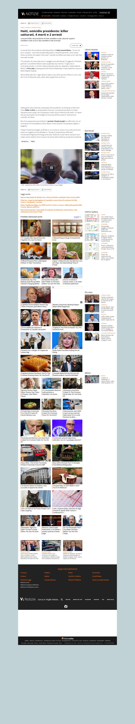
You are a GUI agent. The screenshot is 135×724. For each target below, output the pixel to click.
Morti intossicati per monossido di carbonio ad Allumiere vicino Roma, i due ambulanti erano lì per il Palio (49, 211)
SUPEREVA (107, 640)
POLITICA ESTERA (106, 62)
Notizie (30, 599)
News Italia (110, 599)
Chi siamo (24, 643)
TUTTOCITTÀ (75, 640)
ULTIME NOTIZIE (47, 12)
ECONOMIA (72, 12)
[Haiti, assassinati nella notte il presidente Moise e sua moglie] (51, 166)
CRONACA (57, 12)
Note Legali (30, 643)
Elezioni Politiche (74, 580)
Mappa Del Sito (77, 599)
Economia (96, 573)
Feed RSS (68, 599)
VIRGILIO (32, 640)
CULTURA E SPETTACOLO (108, 91)
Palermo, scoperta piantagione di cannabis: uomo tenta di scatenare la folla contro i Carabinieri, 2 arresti (49, 201)
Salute (46, 576)
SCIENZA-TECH (87, 12)
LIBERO (27, 640)
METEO (103, 376)
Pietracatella (55, 16)
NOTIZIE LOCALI (105, 133)
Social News (96, 576)
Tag (103, 599)
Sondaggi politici (92, 16)
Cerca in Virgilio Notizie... (49, 599)
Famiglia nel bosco (73, 16)
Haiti (33, 141)
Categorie (88, 599)
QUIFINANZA (92, 640)
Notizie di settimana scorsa (29, 587)
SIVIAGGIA (86, 640)
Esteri (70, 573)
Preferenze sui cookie (52, 643)
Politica (47, 573)
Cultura (23, 576)
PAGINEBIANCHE (66, 640)
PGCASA (58, 640)
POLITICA (64, 12)
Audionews (103, 13)
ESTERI (79, 12)
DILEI (80, 640)
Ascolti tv (83, 16)
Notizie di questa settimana (29, 585)
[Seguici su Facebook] (66, 607)
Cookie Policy (42, 643)
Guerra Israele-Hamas (100, 580)
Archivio (96, 599)
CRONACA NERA (36, 27)
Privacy (36, 643)
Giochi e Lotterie (74, 576)
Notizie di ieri (24, 582)
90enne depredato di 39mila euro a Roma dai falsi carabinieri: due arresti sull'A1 (50, 197)
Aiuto (60, 643)
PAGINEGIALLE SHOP (50, 640)
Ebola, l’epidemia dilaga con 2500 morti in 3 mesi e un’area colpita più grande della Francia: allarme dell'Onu (51, 206)
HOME (22, 27)
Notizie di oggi (25, 580)
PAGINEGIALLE (39, 640)
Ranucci (101, 16)
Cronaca (23, 573)
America (24, 141)
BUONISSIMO (100, 640)
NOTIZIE (32, 13)
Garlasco (63, 16)
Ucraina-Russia (50, 580)
